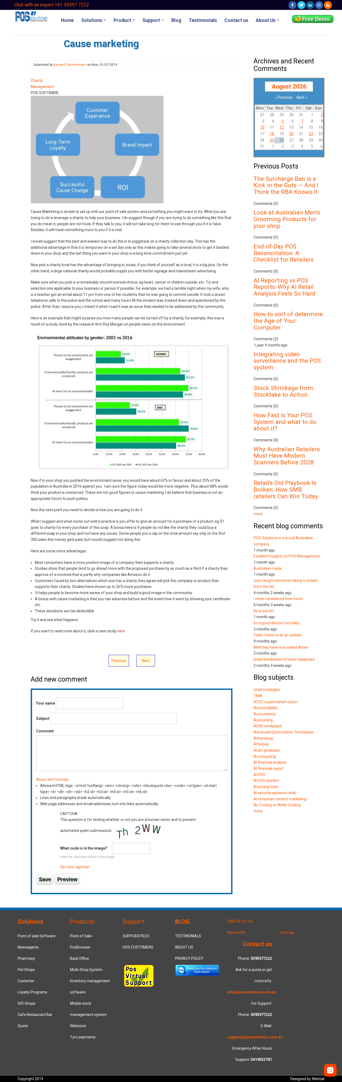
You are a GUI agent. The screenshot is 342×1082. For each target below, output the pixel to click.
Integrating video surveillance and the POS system (287, 361)
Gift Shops (26, 1003)
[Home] (31, 16)
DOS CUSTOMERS (138, 947)
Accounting (263, 720)
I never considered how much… (279, 599)
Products (82, 921)
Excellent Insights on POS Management (287, 556)
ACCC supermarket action (275, 702)
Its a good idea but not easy (277, 623)
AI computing (265, 756)
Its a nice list (264, 611)
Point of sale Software (37, 936)
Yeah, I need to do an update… (279, 635)
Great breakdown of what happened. (284, 659)
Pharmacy (26, 958)
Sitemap (287, 932)
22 (311, 134)
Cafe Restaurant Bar (35, 1014)
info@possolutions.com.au (251, 992)
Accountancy (265, 714)
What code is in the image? (83, 848)
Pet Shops (26, 970)
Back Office (79, 958)
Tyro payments (83, 1037)
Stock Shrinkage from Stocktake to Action (283, 391)
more (258, 514)
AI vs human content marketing (280, 799)
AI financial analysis (270, 762)
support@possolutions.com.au (255, 1037)
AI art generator (267, 750)
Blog (176, 20)
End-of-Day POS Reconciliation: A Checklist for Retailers (284, 253)
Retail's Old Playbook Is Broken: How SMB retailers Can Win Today (286, 489)
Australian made (268, 568)
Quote (23, 1026)
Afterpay (261, 744)
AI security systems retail (275, 793)
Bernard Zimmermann (69, 65)
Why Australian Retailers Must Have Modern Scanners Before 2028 (287, 456)
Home (67, 20)
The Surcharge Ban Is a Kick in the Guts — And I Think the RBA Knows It (286, 185)
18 (272, 134)
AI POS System (266, 780)
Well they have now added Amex (281, 647)
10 (262, 127)
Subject (42, 718)
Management (42, 87)
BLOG (182, 921)
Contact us (236, 20)
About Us (266, 20)
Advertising (263, 738)
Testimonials (203, 20)
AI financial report (268, 768)
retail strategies (267, 689)
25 (272, 140)
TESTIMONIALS (188, 936)
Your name (45, 703)
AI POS (259, 775)
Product (123, 20)
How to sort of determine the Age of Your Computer (288, 321)
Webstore (78, 1026)
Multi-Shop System (86, 970)
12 (281, 127)
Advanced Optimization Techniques (284, 732)
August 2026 (289, 86)
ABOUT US (184, 947)
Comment (45, 731)
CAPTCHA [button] (68, 814)
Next (146, 661)
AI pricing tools (266, 787)
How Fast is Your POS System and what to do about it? (285, 422)
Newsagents (28, 947)
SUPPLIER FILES (136, 936)
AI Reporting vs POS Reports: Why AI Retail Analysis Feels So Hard (285, 287)
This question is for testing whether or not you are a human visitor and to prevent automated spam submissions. (128, 840)
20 (291, 134)
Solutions (92, 20)
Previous (118, 661)
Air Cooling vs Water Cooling (277, 805)
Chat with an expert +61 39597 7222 (51, 4)
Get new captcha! (74, 867)
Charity (37, 80)
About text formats (52, 779)
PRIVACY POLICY (189, 958)
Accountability (266, 708)
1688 (258, 696)
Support (151, 20)
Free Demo (316, 19)
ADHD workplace (268, 726)
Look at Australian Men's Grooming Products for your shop (287, 219)
